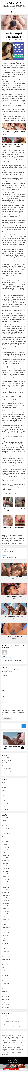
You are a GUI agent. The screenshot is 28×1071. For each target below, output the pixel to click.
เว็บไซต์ (4, 702)
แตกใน (11, 543)
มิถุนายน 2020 (5, 1004)
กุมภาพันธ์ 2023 (5, 919)
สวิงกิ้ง (3, 790)
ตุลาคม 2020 (5, 994)
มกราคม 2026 (5, 828)
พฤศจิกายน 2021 (6, 959)
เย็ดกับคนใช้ (20, 1045)
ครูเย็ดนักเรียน (5, 1037)
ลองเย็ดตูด (16, 540)
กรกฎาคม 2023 (5, 906)
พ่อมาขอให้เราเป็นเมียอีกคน (15, 1026)
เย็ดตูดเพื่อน (9, 1049)
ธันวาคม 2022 (5, 924)
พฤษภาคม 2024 (5, 879)
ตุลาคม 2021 (5, 962)
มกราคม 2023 (5, 922)
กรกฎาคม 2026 (5, 820)
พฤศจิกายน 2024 (6, 863)
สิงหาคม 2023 (5, 903)
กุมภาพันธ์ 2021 (5, 983)
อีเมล (3, 696)
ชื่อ (3, 690)
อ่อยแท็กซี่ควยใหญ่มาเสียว (8, 773)
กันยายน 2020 (5, 996)
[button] (23, 1069)
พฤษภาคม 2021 (5, 975)
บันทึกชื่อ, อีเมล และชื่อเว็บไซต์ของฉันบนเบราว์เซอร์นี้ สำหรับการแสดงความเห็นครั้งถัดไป (13, 712)
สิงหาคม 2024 (5, 871)
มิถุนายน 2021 (5, 972)
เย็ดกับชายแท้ (5, 1047)
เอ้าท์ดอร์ (22, 1051)
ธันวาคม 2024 (5, 860)
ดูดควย (13, 1039)
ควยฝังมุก (12, 1037)
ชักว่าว (13, 185)
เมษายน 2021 (5, 978)
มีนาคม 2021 (5, 980)
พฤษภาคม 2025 (5, 847)
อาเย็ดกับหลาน (18, 1044)
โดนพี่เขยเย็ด (5, 1054)
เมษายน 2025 (5, 849)
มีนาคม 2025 (5, 852)
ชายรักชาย (12, 535)
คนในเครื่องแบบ (5, 785)
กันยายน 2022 (5, 932)
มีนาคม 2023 (5, 916)
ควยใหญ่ (15, 538)
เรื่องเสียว (7, 61)
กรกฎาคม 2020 (5, 1002)
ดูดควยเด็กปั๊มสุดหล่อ (6, 760)
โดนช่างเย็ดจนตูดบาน (7, 763)
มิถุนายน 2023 (5, 908)
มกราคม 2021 (5, 986)
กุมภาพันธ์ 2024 (5, 887)
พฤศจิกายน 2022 (6, 927)
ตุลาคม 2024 (5, 865)
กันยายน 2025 (5, 839)
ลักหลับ (20, 540)
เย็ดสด (18, 542)
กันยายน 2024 (5, 868)
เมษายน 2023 (5, 914)
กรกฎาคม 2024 (5, 874)
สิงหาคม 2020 (5, 999)
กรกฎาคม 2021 (5, 970)
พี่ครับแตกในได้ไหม (11, 1018)
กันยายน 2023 (5, 900)
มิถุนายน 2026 (5, 823)
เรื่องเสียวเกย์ (8, 537)
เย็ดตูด (21, 312)
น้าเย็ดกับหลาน (18, 1039)
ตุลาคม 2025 (5, 836)
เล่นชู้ (3, 806)
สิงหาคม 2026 (5, 817)
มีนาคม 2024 (5, 884)
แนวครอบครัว (15, 537)
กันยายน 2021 (5, 964)
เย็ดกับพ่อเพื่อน (12, 1047)
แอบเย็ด (21, 543)
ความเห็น (5, 675)
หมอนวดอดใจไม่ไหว (6, 757)
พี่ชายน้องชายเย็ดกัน (8, 540)
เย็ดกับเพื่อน (19, 1047)
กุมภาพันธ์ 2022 (5, 951)
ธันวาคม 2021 (5, 956)
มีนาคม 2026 (5, 825)
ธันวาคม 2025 (5, 831)
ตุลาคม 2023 (5, 898)
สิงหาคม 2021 (5, 967)
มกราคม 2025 (5, 857)
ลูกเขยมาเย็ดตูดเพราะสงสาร (13, 1021)
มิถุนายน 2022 (5, 940)
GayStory (14, 3)
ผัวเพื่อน (4, 1040)
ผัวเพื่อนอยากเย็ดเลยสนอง (19, 1024)
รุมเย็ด (23, 1040)
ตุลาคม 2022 (5, 930)
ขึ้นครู (7, 538)
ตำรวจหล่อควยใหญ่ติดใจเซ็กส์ (8, 771)
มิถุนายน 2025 (5, 844)
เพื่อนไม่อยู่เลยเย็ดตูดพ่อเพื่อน (12, 1016)
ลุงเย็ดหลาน (14, 1042)
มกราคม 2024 (5, 890)
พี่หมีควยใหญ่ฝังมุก (6, 765)
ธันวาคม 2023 (5, 892)
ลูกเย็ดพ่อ (20, 1042)
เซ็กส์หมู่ (4, 798)
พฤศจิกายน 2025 (6, 833)
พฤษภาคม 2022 (5, 943)
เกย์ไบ (21, 535)
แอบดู (14, 1052)
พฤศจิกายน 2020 (6, 991)
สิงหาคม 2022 (5, 935)
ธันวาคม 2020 (5, 988)
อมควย (12, 1044)
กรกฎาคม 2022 (5, 938)
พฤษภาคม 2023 (5, 911)
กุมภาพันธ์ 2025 (5, 855)
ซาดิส (9, 1039)
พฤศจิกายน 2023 (6, 895)
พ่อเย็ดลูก (19, 1040)
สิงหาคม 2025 (5, 841)
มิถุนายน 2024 (5, 876)
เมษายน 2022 (5, 946)
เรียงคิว (8, 1051)
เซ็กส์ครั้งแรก (10, 542)
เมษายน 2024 (5, 882)
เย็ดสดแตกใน (19, 1049)
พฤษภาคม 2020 (5, 1007)
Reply (3, 661)
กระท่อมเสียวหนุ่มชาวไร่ (7, 768)
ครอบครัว (11, 538)
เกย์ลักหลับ (17, 535)
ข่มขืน (8, 535)
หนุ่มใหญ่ (8, 1044)
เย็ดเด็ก (3, 537)
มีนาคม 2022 (5, 948)
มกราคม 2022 (5, 954)
